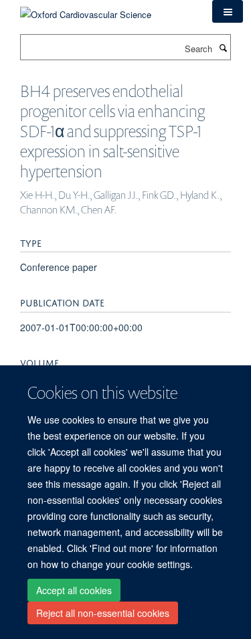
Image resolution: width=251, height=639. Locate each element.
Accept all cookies (74, 590)
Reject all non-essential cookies (102, 613)
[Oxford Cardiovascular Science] (85, 9)
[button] (227, 11)
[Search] (223, 47)
